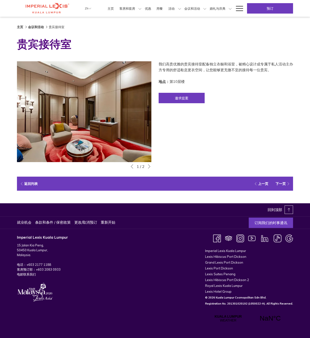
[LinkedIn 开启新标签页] (265, 238)
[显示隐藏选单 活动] (180, 8)
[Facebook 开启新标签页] (217, 238)
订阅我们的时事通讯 (271, 222)
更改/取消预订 (85, 222)
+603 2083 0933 (48, 269)
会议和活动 (36, 27)
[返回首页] (47, 8)
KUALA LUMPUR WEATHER (249, 318)
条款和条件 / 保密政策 (53, 222)
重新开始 (108, 222)
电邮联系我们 (26, 274)
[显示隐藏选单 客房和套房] (140, 8)
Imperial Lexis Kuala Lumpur (225, 251)
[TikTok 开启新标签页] (277, 238)
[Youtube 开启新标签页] (252, 238)
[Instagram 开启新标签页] (240, 238)
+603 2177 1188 (38, 265)
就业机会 (24, 222)
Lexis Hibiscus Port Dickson (225, 257)
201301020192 (237, 303)
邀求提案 (181, 98)
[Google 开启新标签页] (289, 238)
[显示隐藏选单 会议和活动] (205, 8)
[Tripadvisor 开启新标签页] (228, 238)
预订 (270, 8)
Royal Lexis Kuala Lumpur (224, 286)
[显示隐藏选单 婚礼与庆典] (230, 8)
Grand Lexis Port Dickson (224, 262)
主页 (20, 27)
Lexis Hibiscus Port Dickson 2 (227, 280)
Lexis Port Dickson (219, 268)
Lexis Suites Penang (220, 274)
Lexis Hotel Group (218, 291)
